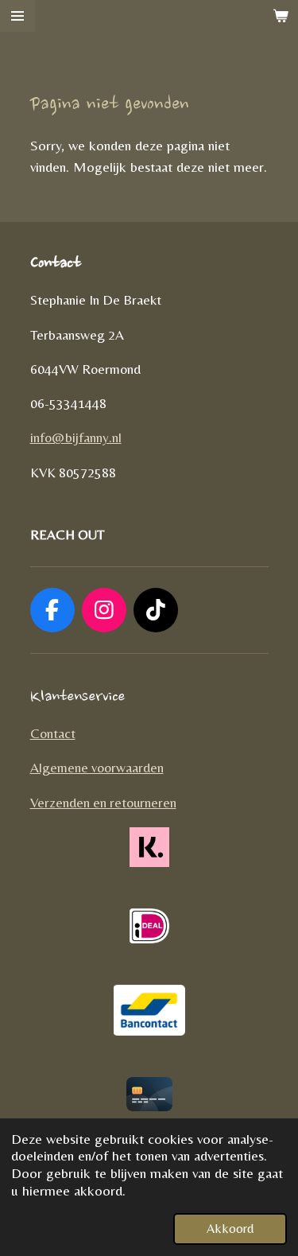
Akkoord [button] (230, 1228)
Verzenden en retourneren (103, 803)
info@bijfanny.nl (76, 437)
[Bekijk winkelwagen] (280, 16)
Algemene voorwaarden (97, 768)
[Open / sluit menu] (17, 16)
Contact (52, 733)
